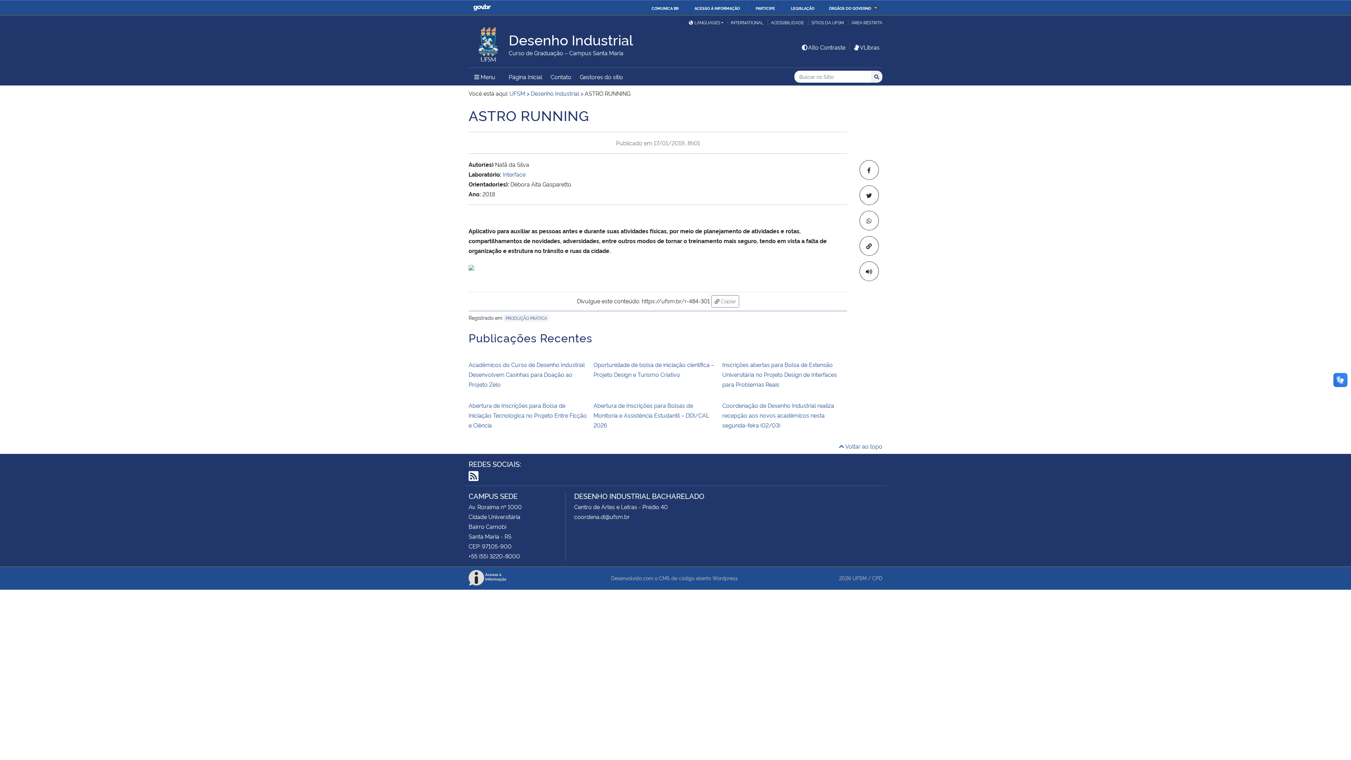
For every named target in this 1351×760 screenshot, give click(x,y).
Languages (707, 22)
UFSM (859, 578)
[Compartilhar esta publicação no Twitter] (869, 195)
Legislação (802, 8)
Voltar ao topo (863, 446)
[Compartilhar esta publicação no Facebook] (869, 170)
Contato (561, 77)
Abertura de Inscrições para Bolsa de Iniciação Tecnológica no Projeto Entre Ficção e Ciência (528, 415)
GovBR (482, 7)
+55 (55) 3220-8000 (494, 556)
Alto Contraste (826, 47)
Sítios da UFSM (827, 22)
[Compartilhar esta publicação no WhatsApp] (869, 220)
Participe (765, 8)
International (747, 22)
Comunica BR (665, 8)
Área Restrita (866, 22)
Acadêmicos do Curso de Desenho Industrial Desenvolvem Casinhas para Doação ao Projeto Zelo (527, 374)
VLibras (870, 47)
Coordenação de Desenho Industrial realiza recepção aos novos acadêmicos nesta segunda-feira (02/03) (778, 415)
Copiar (729, 300)
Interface (515, 174)
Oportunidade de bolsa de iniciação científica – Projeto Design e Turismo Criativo (654, 369)
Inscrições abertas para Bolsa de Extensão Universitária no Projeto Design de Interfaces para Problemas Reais (779, 374)
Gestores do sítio (601, 77)
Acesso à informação (717, 8)
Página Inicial (525, 77)
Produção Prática (526, 318)
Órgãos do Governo (850, 8)
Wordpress (725, 578)
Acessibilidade (787, 22)
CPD (877, 578)
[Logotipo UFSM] (489, 42)
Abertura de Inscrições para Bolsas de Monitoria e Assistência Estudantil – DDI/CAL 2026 (651, 415)
